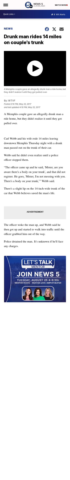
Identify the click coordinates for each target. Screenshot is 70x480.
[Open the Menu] (5, 5)
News (8, 28)
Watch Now (60, 5)
